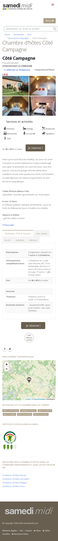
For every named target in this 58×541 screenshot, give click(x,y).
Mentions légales (9, 530)
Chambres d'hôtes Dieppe (14, 482)
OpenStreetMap (39, 399)
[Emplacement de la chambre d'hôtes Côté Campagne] (29, 380)
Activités (20, 240)
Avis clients (41, 233)
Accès (8, 240)
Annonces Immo (21, 534)
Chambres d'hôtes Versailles (15, 479)
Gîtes (38, 530)
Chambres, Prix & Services (18, 233)
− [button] (7, 369)
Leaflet (27, 399)
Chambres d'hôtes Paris (13, 486)
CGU (21, 530)
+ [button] (7, 364)
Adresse (33, 240)
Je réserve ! (35, 148)
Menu (48, 20)
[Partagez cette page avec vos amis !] (4, 349)
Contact (28, 530)
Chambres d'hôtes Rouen (14, 475)
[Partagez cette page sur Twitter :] (10, 349)
